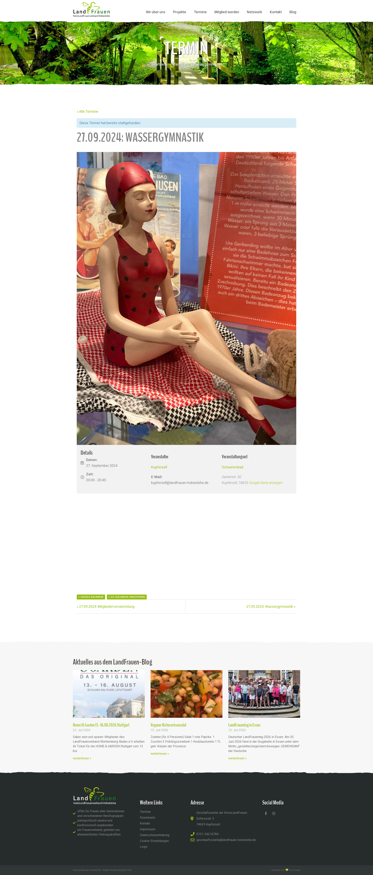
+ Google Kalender (90, 597)
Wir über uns (155, 12)
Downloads (147, 817)
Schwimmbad (232, 467)
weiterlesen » (82, 758)
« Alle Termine (87, 111)
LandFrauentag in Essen (244, 725)
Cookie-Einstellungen (154, 841)
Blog (292, 12)
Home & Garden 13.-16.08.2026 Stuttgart (101, 725)
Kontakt (276, 12)
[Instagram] (273, 813)
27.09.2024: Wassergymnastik (270, 606)
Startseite (159, 64)
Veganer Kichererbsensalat (168, 725)
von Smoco (294, 870)
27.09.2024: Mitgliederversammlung (105, 606)
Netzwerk (254, 12)
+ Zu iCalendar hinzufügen (127, 597)
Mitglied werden (226, 12)
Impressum (147, 829)
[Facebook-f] (265, 813)
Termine (200, 12)
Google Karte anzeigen (266, 483)
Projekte (179, 12)
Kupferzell (159, 467)
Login (143, 847)
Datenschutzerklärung (154, 835)
